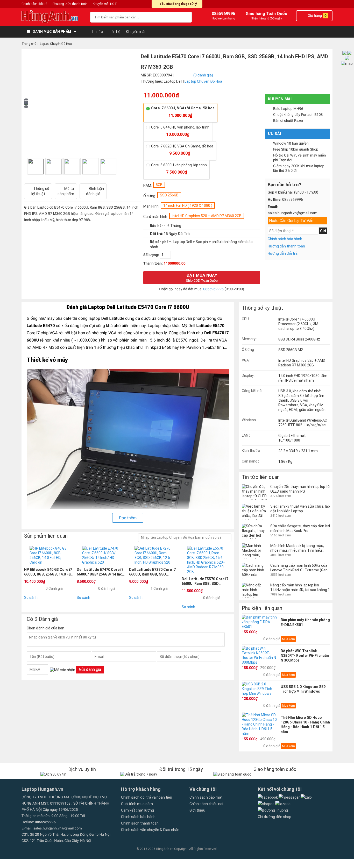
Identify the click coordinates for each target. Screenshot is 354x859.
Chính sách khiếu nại (206, 804)
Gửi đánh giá (90, 669)
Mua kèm (288, 639)
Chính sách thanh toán (140, 823)
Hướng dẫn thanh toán (286, 246)
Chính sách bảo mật (206, 797)
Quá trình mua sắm (137, 804)
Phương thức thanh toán (70, 4)
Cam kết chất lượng (137, 810)
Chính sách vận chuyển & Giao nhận (150, 830)
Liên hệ (114, 32)
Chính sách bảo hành (285, 239)
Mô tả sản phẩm (66, 191)
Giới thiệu (197, 810)
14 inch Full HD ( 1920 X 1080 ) (187, 205)
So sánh (31, 597)
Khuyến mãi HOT (105, 4)
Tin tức (97, 32)
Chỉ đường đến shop (274, 817)
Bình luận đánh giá (95, 191)
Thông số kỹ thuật (40, 191)
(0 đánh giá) (203, 75)
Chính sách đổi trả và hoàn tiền (146, 797)
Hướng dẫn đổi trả (283, 253)
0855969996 (213, 289)
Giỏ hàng (317, 16)
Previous (25, 166)
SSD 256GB (169, 195)
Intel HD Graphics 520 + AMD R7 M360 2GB (207, 216)
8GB (159, 185)
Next (129, 166)
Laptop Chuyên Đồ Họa (203, 81)
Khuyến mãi (135, 32)
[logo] (53, 16)
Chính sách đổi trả (34, 4)
